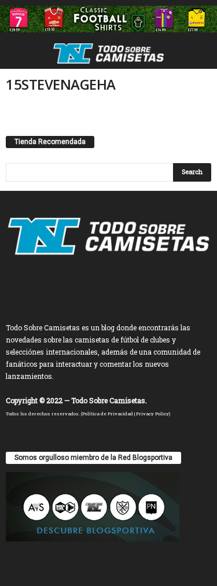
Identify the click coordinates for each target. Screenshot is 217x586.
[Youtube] (144, 285)
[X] (122, 285)
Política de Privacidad (107, 414)
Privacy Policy (152, 414)
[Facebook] (74, 285)
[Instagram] (98, 285)
